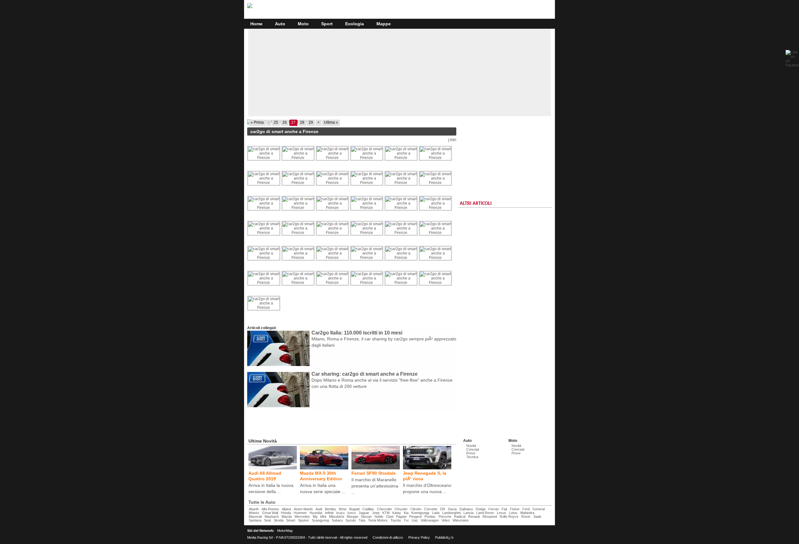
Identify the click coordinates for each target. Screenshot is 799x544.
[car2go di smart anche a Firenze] (351, 121)
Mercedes (302, 516)
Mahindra (527, 513)
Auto (280, 23)
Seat (267, 520)
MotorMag (284, 530)
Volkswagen (430, 520)
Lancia (468, 513)
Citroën (415, 509)
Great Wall (270, 513)
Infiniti (329, 513)
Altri (453, 140)
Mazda (287, 516)
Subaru (337, 520)
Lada (435, 513)
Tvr (406, 520)
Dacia (452, 509)
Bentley (330, 509)
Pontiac (430, 516)
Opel (389, 516)
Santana (255, 520)
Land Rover (485, 513)
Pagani (401, 516)
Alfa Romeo (270, 509)
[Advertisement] (399, 72)
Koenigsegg (420, 513)
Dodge (481, 509)
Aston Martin (303, 509)
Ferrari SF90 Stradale (373, 473)
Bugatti (354, 509)
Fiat (504, 509)
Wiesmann (460, 520)
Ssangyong (320, 520)
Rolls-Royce (509, 516)
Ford (526, 509)
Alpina (286, 509)
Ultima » (331, 122)
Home (256, 23)
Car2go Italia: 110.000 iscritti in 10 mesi (356, 332)
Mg (315, 516)
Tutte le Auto (262, 502)
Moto (303, 23)
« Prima (257, 122)
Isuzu (340, 513)
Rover (526, 516)
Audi (319, 509)
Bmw (342, 509)
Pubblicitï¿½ (444, 537)
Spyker (303, 520)
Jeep (376, 513)
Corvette (430, 509)
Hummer (300, 513)
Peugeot (415, 516)
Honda (286, 513)
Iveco (351, 513)
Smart (290, 520)
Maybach (272, 516)
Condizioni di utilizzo (388, 537)
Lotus (513, 513)
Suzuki (351, 520)
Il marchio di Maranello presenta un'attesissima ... (374, 486)
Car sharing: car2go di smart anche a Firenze (364, 374)
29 (311, 122)
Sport (327, 23)
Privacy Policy (419, 537)
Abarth (254, 509)
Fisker (515, 509)
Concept (472, 449)
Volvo (446, 520)
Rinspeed (490, 516)
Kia (406, 513)
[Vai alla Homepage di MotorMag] (249, 7)
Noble (379, 516)
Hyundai (316, 513)
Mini (323, 516)
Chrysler (401, 509)
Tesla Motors (378, 520)
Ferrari (493, 509)
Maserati (255, 516)
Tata (362, 520)
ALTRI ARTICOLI (476, 203)
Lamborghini (451, 513)
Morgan (352, 516)
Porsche (445, 516)
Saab (537, 516)
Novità (471, 446)
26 (284, 122)
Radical (459, 516)
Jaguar (364, 513)
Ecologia (354, 23)
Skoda (278, 520)
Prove (470, 453)
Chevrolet (384, 509)
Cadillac (368, 509)
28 (302, 122)
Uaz (415, 520)
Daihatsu (466, 509)
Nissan (366, 516)
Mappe (383, 23)
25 (276, 122)
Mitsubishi (336, 516)
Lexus (501, 513)
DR (442, 509)
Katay (396, 513)
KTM (386, 513)
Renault (474, 516)
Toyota (395, 520)
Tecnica (472, 457)
